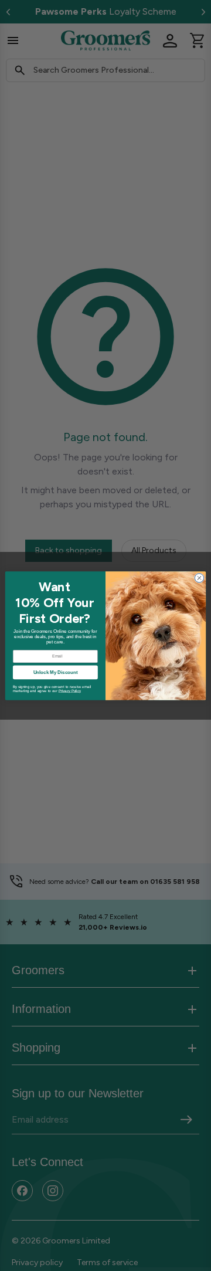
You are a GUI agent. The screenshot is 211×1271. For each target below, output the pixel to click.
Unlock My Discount (55, 672)
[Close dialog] (199, 577)
